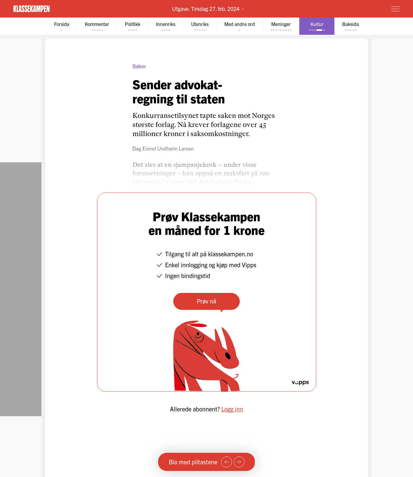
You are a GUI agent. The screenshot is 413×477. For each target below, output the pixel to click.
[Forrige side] (226, 461)
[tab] (61, 26)
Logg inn (232, 409)
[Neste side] (239, 461)
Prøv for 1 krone (359, 8)
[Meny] (395, 9)
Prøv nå (206, 301)
